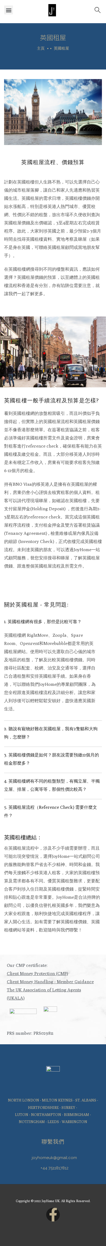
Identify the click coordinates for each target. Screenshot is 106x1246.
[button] (8, 9)
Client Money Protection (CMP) (37, 973)
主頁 (41, 48)
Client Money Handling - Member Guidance (50, 981)
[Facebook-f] (53, 1214)
